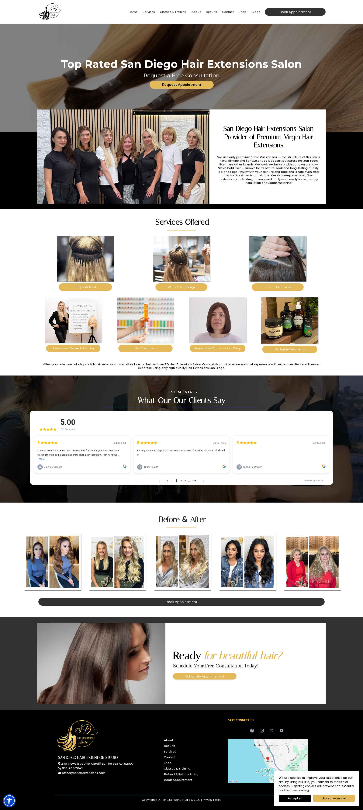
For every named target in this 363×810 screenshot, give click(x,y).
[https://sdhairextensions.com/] (50, 11)
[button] (9, 800)
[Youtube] (281, 731)
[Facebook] (252, 731)
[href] (268, 761)
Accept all (295, 798)
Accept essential (334, 798)
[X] (272, 731)
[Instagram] (262, 731)
